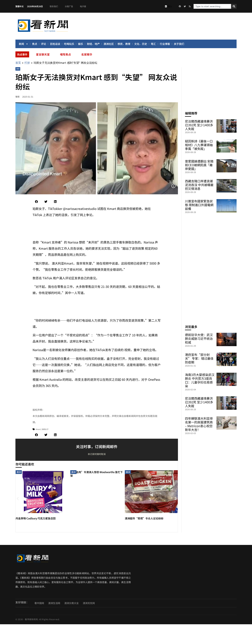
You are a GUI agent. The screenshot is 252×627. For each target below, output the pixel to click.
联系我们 (54, 6)
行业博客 (165, 44)
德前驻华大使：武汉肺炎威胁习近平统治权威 (199, 338)
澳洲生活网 (54, 603)
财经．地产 (93, 44)
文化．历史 (140, 44)
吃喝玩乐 (69, 44)
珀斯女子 (45, 429)
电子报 (83, 6)
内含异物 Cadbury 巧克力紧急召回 (36, 518)
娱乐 (80, 44)
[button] (36, 201)
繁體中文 (19, 6)
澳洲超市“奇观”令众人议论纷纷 (144, 518)
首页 (18, 62)
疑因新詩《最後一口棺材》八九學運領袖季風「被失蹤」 (199, 145)
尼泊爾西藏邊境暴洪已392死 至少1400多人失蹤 (199, 125)
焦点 (34, 44)
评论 (43, 44)
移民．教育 (124, 44)
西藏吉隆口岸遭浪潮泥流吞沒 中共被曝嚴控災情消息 (199, 185)
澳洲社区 (109, 44)
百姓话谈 (55, 44)
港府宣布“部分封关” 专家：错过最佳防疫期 (199, 358)
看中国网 (39, 603)
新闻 (21, 44)
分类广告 (69, 6)
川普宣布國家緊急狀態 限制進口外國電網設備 (199, 205)
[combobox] (212, 6)
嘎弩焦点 (65, 54)
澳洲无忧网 (89, 603)
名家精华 (86, 54)
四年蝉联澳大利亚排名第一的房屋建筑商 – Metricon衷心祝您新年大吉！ (199, 424)
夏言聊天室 (43, 54)
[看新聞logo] (42, 32)
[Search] (234, 6)
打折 (27, 62)
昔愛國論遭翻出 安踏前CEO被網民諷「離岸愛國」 (199, 165)
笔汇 (153, 44)
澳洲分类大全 (71, 603)
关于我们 (179, 44)
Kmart (38, 429)
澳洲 (17, 69)
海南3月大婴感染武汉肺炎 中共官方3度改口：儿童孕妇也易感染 (199, 380)
